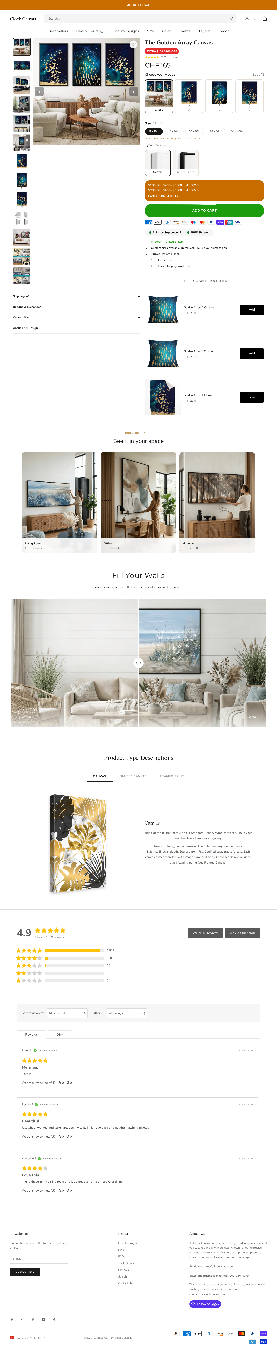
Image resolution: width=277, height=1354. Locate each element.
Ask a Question (242, 933)
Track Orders (126, 1263)
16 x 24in (174, 131)
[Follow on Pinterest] (33, 1319)
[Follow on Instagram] (22, 1319)
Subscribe (25, 1272)
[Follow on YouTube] (43, 1319)
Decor (224, 31)
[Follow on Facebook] (12, 1319)
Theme (185, 31)
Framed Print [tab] (172, 776)
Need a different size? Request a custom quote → (174, 138)
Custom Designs (125, 31)
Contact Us (125, 1283)
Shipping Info (21, 296)
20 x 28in (195, 131)
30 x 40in (237, 131)
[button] (162, 51)
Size (150, 31)
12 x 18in (154, 131)
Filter (96, 1013)
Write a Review (205, 933)
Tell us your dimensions (212, 248)
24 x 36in (215, 131)
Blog (121, 1250)
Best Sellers (58, 31)
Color (166, 31)
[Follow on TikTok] (54, 1319)
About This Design (25, 328)
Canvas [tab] (99, 776)
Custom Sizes (22, 317)
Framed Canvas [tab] (133, 776)
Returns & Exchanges (27, 307)
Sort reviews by (33, 1013)
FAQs (121, 1256)
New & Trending (89, 31)
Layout (204, 31)
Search (122, 1277)
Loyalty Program (128, 1243)
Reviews (123, 1270)
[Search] (232, 18)
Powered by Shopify (120, 1337)
